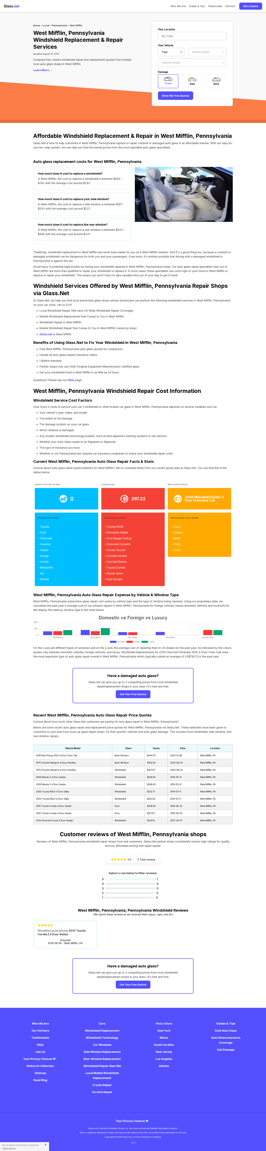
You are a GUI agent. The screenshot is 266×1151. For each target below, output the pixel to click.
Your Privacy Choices (38, 1058)
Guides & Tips (197, 6)
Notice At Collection (40, 1066)
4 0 (130, 883)
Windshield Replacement (102, 1030)
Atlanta (164, 1066)
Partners (230, 6)
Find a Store (164, 1023)
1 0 (130, 897)
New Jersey (164, 1051)
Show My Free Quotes (175, 95)
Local (46, 25)
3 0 (130, 888)
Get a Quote (250, 6)
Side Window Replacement (102, 1051)
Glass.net (45, 334)
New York (163, 1030)
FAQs (71, 380)
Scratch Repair (102, 1092)
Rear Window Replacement (102, 1058)
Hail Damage (225, 1049)
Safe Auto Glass (226, 1030)
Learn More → (42, 70)
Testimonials (215, 6)
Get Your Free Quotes (133, 694)
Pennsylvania (59, 25)
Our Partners (40, 1030)
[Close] (44, 1144)
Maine (164, 1037)
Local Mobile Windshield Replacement (102, 1075)
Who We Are (178, 6)
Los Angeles (164, 1058)
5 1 (130, 879)
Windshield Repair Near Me (102, 1066)
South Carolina (164, 1044)
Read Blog (40, 1080)
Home (36, 25)
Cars (102, 1023)
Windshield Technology (102, 1037)
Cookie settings (9, 1148)
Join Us (40, 1051)
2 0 (130, 893)
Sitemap (40, 1073)
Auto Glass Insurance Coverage (225, 1040)
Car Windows (102, 1044)
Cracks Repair (102, 1085)
